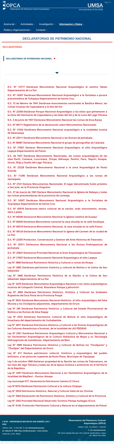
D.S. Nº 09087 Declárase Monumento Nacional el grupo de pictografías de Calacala (56, 142)
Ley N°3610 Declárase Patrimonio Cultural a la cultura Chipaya (45, 386)
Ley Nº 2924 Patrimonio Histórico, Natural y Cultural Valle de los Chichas (50, 391)
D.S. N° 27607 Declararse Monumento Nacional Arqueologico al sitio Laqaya (52, 257)
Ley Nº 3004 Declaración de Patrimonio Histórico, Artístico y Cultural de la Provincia (57, 396)
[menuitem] (10, 24)
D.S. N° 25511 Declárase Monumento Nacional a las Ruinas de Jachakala (50, 137)
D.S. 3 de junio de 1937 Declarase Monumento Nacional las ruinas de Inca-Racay (55, 120)
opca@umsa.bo (99, 430)
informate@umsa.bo (36, 428)
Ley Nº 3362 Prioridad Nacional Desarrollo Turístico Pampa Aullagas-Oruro (51, 400)
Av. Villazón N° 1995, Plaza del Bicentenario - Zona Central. (25, 431)
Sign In (107, 2)
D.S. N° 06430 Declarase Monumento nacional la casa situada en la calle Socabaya (56, 221)
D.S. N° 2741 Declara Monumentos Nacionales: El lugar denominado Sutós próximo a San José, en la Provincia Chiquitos (57, 185)
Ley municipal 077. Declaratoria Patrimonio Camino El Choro (43, 381)
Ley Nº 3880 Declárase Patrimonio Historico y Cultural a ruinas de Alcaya (50, 262)
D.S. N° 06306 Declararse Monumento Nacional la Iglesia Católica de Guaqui (52, 216)
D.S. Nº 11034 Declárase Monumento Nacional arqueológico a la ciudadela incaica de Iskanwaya (57, 131)
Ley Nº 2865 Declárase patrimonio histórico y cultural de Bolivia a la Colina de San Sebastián (57, 269)
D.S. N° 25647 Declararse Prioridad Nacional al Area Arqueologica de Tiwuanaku (55, 252)
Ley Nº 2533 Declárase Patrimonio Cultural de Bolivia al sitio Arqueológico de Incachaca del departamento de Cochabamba (57, 318)
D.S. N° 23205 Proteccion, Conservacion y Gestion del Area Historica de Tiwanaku (55, 239)
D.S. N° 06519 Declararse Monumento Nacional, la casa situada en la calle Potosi (55, 226)
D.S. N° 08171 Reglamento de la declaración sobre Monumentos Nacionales (52, 124)
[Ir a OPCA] (11, 12)
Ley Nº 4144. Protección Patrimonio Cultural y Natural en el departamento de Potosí (57, 405)
